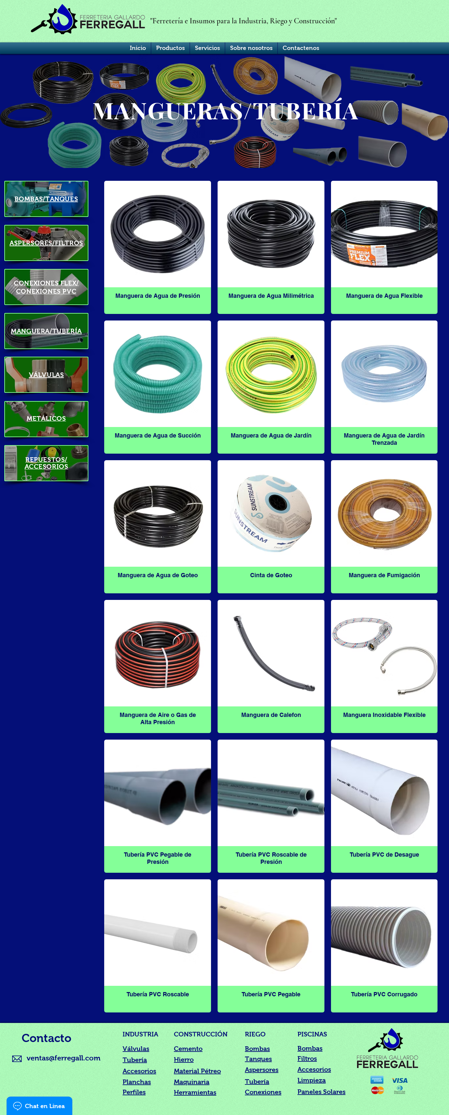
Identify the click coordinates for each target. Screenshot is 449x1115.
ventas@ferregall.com (64, 1058)
